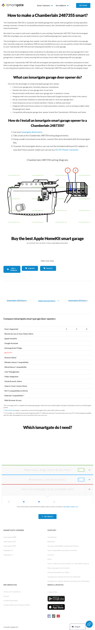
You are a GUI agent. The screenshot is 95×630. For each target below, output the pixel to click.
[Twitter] (53, 616)
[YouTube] (58, 616)
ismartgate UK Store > (78, 300)
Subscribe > (53, 592)
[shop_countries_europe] (29, 272)
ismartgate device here (31, 132)
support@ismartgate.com (70, 507)
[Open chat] (89, 624)
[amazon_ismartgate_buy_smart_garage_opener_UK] (78, 288)
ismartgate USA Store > (17, 300)
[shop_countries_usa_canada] (11, 274)
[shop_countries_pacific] (47, 272)
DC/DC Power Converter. (67, 149)
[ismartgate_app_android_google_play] (56, 599)
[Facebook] (49, 616)
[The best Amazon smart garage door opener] (17, 288)
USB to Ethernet (10, 410)
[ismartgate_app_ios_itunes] (56, 607)
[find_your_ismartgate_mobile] (47, 432)
